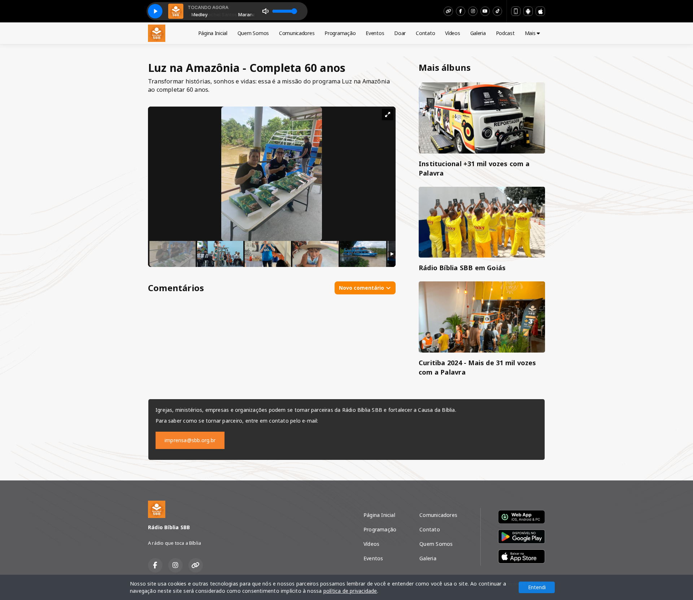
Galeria (478, 33)
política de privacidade (350, 590)
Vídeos (452, 33)
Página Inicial (212, 33)
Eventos (375, 33)
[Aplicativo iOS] (540, 11)
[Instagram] (473, 11)
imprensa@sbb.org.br (190, 440)
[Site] (448, 11)
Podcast (505, 33)
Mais (531, 33)
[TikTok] (497, 11)
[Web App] (515, 11)
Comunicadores (296, 33)
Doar (400, 33)
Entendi (537, 587)
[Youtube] (485, 11)
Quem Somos (253, 33)
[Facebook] (460, 11)
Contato (425, 33)
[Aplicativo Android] (528, 11)
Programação (340, 33)
